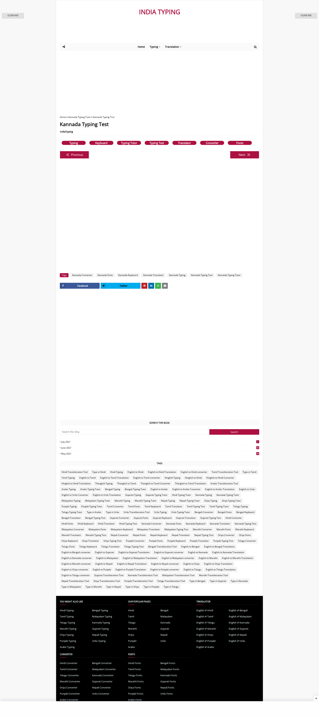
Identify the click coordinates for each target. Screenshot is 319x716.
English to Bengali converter (76, 552)
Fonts (239, 143)
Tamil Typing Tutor (219, 506)
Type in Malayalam (71, 586)
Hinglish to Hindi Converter (220, 477)
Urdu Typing (160, 512)
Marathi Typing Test (96, 535)
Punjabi (132, 641)
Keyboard (101, 143)
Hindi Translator (106, 523)
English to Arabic (159, 489)
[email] (165, 286)
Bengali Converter (204, 512)
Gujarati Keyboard (162, 517)
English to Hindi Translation (162, 472)
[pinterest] (144, 286)
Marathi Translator (71, 535)
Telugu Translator (110, 546)
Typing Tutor (129, 143)
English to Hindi (135, 472)
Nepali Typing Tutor (190, 500)
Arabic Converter (69, 699)
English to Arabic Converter (186, 489)
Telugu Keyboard (88, 546)
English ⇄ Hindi (204, 610)
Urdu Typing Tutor (180, 512)
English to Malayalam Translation (140, 558)
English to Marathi (208, 558)
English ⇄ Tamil (204, 616)
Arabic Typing (69, 489)
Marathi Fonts (224, 529)
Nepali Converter (119, 535)
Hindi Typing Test (128, 523)
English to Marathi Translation (237, 558)
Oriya (131, 634)
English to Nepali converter (165, 563)
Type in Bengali (197, 581)
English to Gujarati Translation (134, 552)
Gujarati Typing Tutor (156, 495)
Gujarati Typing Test (210, 517)
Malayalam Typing (71, 500)
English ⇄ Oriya (204, 634)
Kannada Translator (153, 275)
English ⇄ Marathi (206, 628)
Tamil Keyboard (153, 506)
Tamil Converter (115, 506)
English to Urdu (247, 489)
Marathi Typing (122, 500)
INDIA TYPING (159, 11)
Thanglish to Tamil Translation (190, 483)
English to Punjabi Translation (131, 569)
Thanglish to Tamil (126, 483)
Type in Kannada (239, 581)
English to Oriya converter (75, 569)
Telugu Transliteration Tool (171, 581)
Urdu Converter (100, 693)
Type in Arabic (94, 512)
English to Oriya (191, 563)
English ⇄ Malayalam (240, 616)
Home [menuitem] (141, 46)
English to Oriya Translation (218, 563)
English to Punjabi (102, 569)
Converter (212, 143)
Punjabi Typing (69, 506)
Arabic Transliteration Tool (224, 483)
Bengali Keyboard (245, 512)
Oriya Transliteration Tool (107, 581)
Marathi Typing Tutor (145, 500)
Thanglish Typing (104, 483)
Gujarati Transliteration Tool (108, 575)
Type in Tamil (249, 472)
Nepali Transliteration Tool (75, 581)
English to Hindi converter (194, 472)
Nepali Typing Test (203, 535)
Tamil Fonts (134, 506)
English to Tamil (87, 477)
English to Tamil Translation (114, 477)
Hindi (131, 610)
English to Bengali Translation (219, 546)
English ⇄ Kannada (239, 622)
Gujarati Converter (119, 517)
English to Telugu (192, 569)
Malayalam (166, 616)
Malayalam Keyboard (122, 529)
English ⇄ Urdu (237, 641)
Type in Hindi (99, 472)
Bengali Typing (112, 489)
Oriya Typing (210, 500)
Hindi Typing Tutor (181, 495)
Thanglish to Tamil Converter (155, 483)
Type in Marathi (94, 586)
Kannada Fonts (105, 275)
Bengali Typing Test (95, 517)
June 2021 (160, 447)
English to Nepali (104, 563)
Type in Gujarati (218, 581)
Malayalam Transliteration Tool (178, 575)
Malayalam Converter (73, 529)
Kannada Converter (82, 275)
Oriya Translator (90, 540)
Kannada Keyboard (128, 275)
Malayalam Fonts (97, 529)
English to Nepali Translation (132, 563)
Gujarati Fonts (141, 517)
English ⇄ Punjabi (206, 641)
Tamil (131, 616)
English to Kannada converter (77, 558)
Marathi (132, 628)
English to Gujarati (104, 552)
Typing (73, 143)
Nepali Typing (168, 500)
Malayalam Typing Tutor (97, 500)
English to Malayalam (107, 558)
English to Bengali (190, 546)
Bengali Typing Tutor (135, 489)
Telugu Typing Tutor (72, 512)
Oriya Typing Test (112, 540)
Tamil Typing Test (196, 506)
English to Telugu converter (76, 575)
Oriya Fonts (245, 535)
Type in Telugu (171, 586)
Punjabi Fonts (156, 540)
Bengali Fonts (225, 512)
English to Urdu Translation (107, 495)
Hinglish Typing (172, 477)
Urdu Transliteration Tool (137, 512)
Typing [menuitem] (154, 46)
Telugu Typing (240, 506)
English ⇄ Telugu (205, 622)
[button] (13, 16)
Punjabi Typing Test (223, 540)
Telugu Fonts (68, 546)
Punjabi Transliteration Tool (138, 581)
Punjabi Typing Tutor (91, 506)
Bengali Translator (71, 517)
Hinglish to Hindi (193, 477)
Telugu (132, 622)
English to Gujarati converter (168, 552)
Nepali (163, 634)
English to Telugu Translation (221, 569)
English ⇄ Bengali (238, 610)
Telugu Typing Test (134, 546)
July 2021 (159, 441)
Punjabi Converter (135, 540)
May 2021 (160, 453)
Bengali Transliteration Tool (162, 546)
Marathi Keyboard (244, 529)
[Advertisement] (150, 32)
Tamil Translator (173, 506)
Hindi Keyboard (85, 523)
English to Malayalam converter (178, 558)
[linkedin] (151, 286)
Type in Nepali (113, 586)
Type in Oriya (132, 586)
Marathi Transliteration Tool (213, 575)
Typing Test (157, 143)
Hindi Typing (116, 472)
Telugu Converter (247, 540)
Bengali (164, 610)
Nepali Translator (181, 535)
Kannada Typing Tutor (79, 117)
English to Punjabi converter (164, 569)
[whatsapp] (158, 286)
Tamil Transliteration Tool (225, 472)
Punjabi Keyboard (176, 540)
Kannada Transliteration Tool (143, 575)
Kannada (165, 622)
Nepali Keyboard (158, 535)
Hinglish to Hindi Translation (76, 483)
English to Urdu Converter (75, 495)
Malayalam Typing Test (176, 529)
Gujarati (164, 628)
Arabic (131, 647)
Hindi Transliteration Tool (75, 472)
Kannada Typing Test (201, 275)
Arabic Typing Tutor (90, 489)
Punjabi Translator (199, 540)
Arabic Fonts (135, 699)
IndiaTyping (66, 131)
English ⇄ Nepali (238, 634)
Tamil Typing (68, 477)
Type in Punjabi (151, 586)
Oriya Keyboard (70, 540)
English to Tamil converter (146, 477)
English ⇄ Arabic (205, 647)
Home (63, 117)
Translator (184, 143)
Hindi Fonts (67, 523)
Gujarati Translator (186, 517)
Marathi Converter (202, 529)
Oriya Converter (226, 535)
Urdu (163, 641)
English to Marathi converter (76, 563)
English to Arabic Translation (219, 489)
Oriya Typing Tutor (231, 500)
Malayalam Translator (148, 529)
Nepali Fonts (139, 535)
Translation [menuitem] (172, 46)
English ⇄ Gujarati (238, 628)
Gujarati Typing (133, 495)
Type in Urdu (112, 512)
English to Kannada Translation (228, 552)
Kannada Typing (177, 275)
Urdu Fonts (166, 693)
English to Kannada (198, 552)
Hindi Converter (234, 517)
